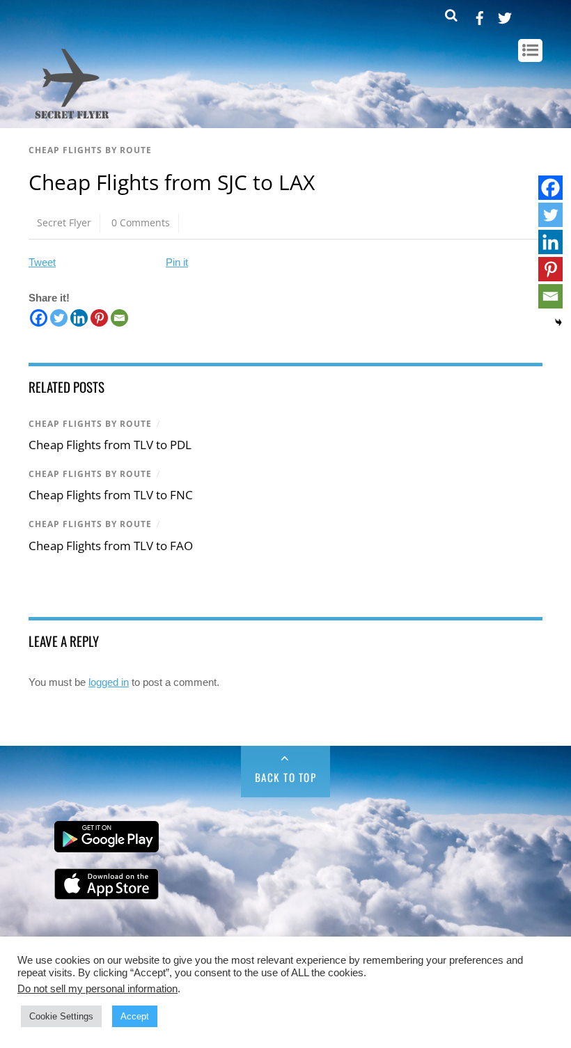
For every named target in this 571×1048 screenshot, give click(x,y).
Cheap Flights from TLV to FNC (111, 495)
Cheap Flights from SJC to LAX (172, 182)
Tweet (42, 262)
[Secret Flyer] (72, 120)
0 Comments (140, 222)
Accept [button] (134, 1016)
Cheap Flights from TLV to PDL (110, 445)
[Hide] (558, 322)
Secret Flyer (64, 222)
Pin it (177, 262)
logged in (108, 682)
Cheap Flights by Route (90, 150)
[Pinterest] (99, 318)
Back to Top (286, 777)
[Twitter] (59, 318)
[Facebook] (38, 318)
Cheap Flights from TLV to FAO (111, 546)
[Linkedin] (79, 318)
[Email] (119, 318)
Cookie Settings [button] (61, 1016)
